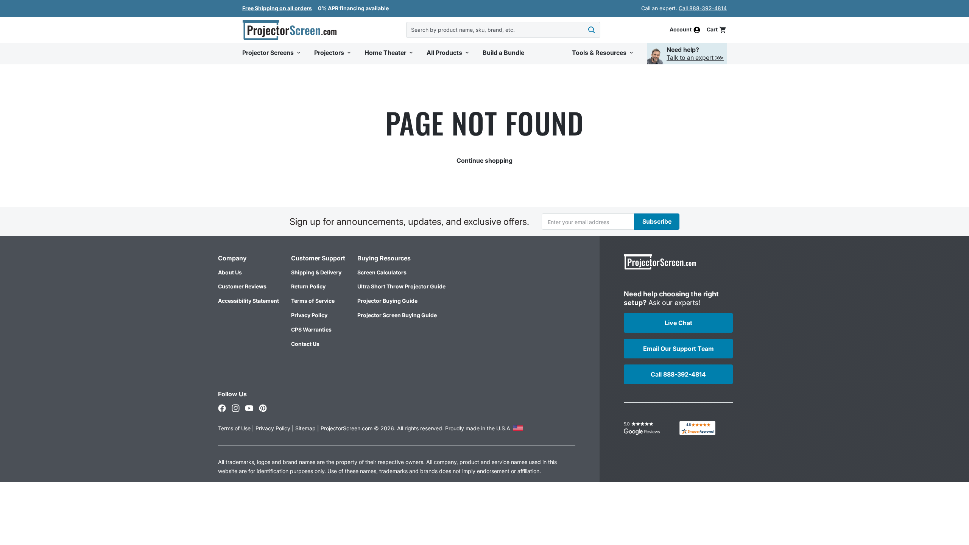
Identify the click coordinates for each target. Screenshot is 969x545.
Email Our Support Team (678, 348)
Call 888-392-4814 (703, 8)
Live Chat (678, 323)
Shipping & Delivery (316, 272)
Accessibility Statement (248, 300)
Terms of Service (313, 300)
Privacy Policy (309, 315)
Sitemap (305, 428)
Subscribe (656, 221)
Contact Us (305, 344)
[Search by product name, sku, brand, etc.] (591, 29)
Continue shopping (484, 160)
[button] (717, 30)
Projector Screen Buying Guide (397, 315)
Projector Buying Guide (387, 300)
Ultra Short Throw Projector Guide (401, 286)
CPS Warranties (311, 329)
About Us (230, 272)
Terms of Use (234, 428)
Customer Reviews (242, 286)
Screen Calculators (382, 272)
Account (681, 30)
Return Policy (308, 286)
